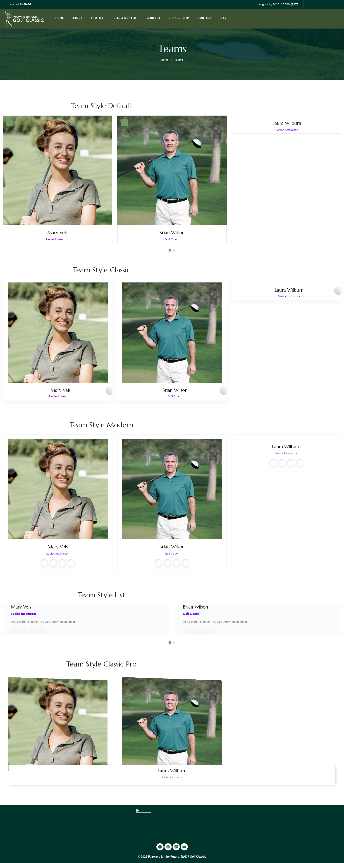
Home (59, 18)
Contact (205, 18)
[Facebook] (160, 846)
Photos (97, 18)
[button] (170, 250)
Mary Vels (57, 232)
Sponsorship (179, 18)
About (77, 18)
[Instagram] (168, 846)
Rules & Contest (125, 18)
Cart (224, 18)
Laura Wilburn (286, 123)
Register (153, 18)
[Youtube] (184, 846)
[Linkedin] (176, 846)
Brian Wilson (172, 232)
